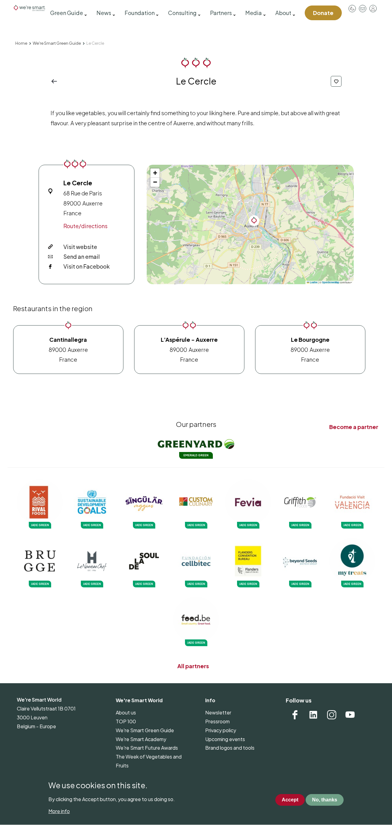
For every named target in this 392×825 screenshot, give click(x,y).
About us (126, 712)
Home (21, 43)
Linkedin (313, 714)
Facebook (295, 714)
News (103, 12)
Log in (373, 8)
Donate (323, 12)
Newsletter (218, 712)
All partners (193, 665)
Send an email (81, 256)
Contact (362, 8)
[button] (254, 220)
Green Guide (66, 12)
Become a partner (353, 426)
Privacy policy (220, 730)
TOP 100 (126, 721)
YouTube (350, 714)
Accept (290, 800)
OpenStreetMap (330, 282)
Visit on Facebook (86, 266)
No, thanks (324, 800)
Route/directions (85, 225)
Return (56, 81)
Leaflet (313, 282)
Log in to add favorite (336, 81)
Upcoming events (225, 739)
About (283, 12)
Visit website (80, 246)
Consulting (182, 12)
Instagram (331, 714)
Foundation (140, 12)
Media (253, 12)
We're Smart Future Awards (147, 747)
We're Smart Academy (141, 739)
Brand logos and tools (229, 747)
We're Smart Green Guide (57, 43)
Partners (221, 12)
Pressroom (352, 8)
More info (59, 811)
